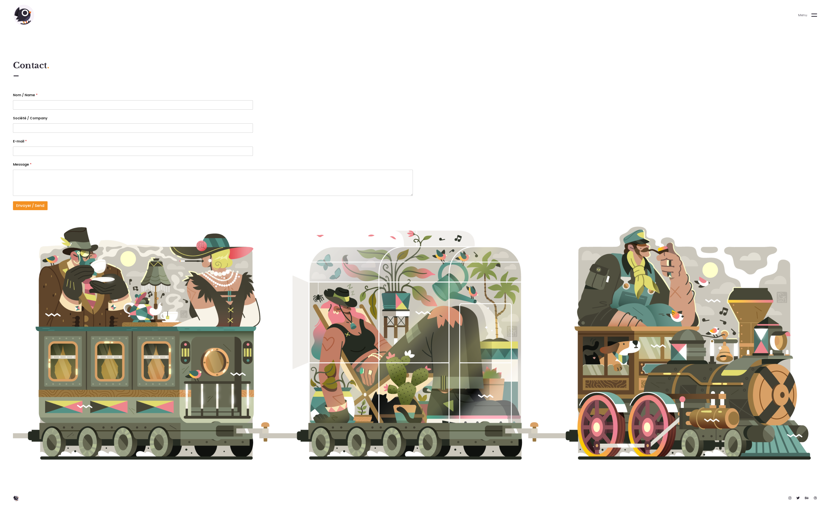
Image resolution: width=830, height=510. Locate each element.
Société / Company (30, 118)
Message (22, 164)
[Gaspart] (24, 15)
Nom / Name (25, 95)
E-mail (20, 141)
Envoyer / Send (30, 205)
